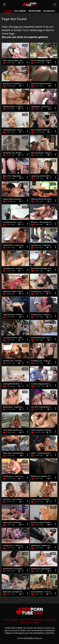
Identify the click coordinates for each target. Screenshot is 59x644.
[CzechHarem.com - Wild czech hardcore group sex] (15, 331)
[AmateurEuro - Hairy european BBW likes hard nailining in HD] (15, 539)
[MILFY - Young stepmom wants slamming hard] (43, 447)
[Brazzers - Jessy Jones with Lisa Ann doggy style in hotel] (43, 215)
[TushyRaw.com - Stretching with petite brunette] (15, 262)
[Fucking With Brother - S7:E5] (15, 377)
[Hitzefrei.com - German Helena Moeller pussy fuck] (15, 354)
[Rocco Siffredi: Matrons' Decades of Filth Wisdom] (43, 123)
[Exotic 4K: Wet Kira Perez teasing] (43, 77)
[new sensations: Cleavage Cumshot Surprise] (43, 423)
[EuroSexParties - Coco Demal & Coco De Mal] (43, 585)
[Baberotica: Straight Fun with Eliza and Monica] (15, 585)
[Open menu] (4, 4)
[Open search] (54, 4)
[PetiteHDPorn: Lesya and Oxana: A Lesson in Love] (15, 239)
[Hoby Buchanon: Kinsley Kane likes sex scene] (15, 308)
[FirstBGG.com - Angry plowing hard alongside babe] (43, 354)
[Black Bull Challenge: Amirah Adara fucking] (43, 262)
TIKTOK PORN (34, 11)
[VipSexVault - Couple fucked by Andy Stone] (15, 400)
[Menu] (27, 62)
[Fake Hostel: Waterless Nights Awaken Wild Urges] (15, 516)
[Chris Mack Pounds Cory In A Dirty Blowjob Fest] (15, 423)
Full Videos (20, 11)
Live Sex (8, 11)
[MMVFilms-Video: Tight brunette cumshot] (15, 285)
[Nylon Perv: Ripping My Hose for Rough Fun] (15, 169)
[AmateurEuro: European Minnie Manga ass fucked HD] (15, 562)
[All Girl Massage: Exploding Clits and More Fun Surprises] (43, 54)
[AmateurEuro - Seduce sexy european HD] (43, 308)
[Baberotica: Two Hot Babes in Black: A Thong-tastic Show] (15, 447)
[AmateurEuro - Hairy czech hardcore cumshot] (15, 470)
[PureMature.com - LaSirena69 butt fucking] (15, 215)
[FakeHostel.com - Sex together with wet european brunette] (15, 123)
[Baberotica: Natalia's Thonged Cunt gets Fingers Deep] (43, 470)
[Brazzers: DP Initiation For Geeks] (15, 77)
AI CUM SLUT (49, 11)
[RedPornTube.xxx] (29, 4)
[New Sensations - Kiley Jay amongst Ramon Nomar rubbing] (43, 146)
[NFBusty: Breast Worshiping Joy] (43, 192)
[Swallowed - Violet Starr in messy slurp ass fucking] (43, 100)
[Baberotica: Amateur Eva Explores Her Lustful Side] (43, 539)
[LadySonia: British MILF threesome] (43, 169)
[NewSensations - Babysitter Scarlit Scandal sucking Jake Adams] (15, 100)
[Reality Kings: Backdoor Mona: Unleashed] (15, 192)
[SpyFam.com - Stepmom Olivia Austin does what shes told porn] (43, 239)
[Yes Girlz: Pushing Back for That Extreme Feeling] (43, 400)
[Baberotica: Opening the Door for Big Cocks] (43, 562)
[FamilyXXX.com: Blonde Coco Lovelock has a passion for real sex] (15, 146)
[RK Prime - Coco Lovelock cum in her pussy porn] (15, 493)
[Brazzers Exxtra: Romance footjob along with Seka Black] (43, 516)
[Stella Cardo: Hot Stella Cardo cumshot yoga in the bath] (43, 493)
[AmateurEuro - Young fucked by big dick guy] (43, 285)
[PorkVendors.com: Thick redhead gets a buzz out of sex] (43, 331)
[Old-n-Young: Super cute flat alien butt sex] (15, 54)
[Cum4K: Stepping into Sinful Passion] (43, 377)
